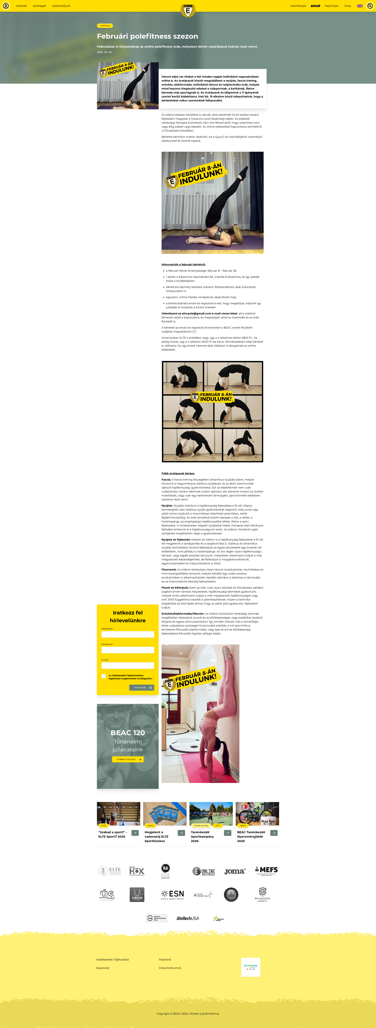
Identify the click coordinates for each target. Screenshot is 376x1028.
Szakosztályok (61, 5)
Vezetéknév (107, 628)
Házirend (165, 959)
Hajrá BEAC (332, 5)
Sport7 (219, 136)
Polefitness (105, 26)
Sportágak (39, 5)
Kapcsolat (102, 968)
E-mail (105, 660)
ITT (164, 130)
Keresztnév (107, 644)
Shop (348, 5)
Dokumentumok (170, 968)
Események (298, 5)
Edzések (21, 5)
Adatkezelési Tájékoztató (112, 959)
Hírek (315, 5)
